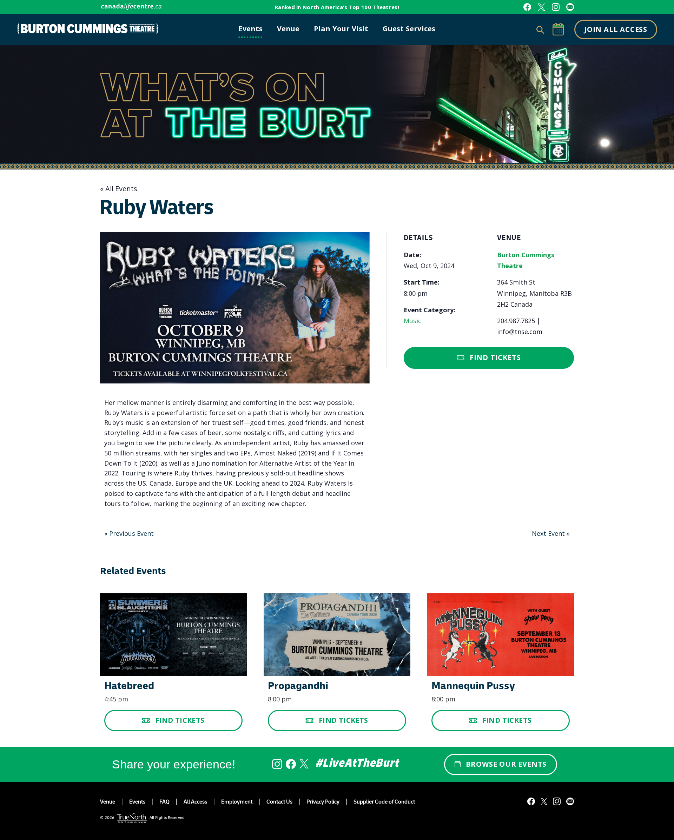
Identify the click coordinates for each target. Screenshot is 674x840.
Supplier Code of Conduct (384, 802)
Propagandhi (298, 687)
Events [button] (250, 28)
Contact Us (279, 802)
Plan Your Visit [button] (341, 28)
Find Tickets (495, 357)
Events (137, 802)
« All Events (118, 188)
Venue (107, 802)
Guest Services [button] (409, 28)
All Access (195, 802)
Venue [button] (288, 28)
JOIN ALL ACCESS (615, 29)
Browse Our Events (506, 764)
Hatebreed (129, 687)
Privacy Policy (322, 802)
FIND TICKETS (180, 720)
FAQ (164, 802)
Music (412, 320)
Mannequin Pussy (473, 687)
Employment (236, 802)
